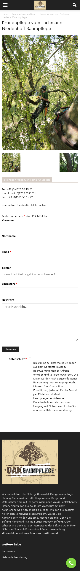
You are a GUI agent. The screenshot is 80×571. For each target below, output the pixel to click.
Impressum (8, 551)
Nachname (9, 236)
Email (6, 252)
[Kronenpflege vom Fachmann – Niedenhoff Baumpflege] (40, 149)
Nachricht (8, 299)
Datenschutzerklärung (15, 557)
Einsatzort (9, 284)
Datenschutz (18, 359)
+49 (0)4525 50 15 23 (19, 189)
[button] (75, 5)
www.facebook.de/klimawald (41, 533)
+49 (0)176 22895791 (23, 193)
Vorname (8, 220)
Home (5, 14)
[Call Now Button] (71, 563)
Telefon (6, 268)
